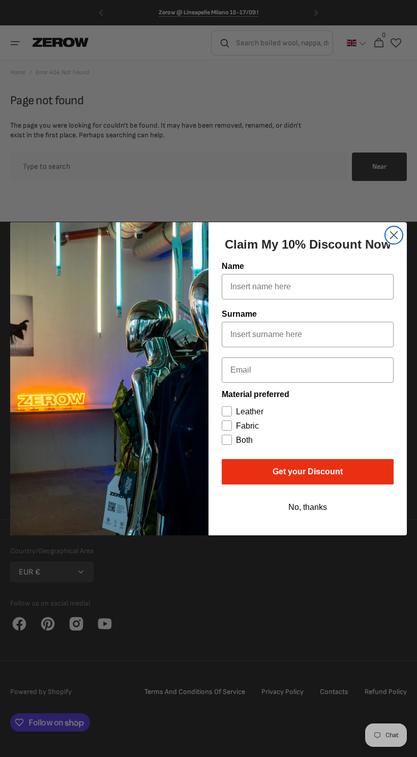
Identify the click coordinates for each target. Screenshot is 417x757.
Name (233, 266)
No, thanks (307, 507)
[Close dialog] (394, 235)
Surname (239, 314)
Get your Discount (308, 471)
